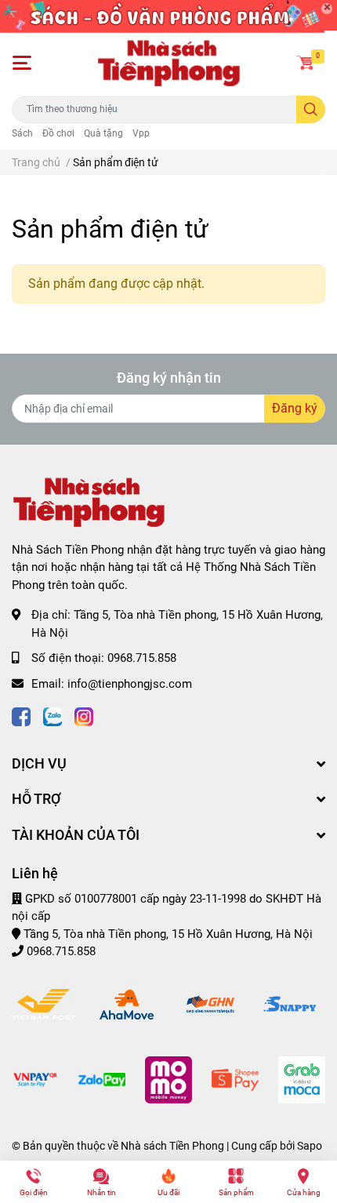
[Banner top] (168, 15)
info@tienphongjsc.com (129, 684)
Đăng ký (294, 408)
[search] (310, 109)
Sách (22, 133)
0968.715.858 (141, 658)
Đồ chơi (58, 133)
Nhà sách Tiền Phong (172, 1145)
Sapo (309, 1145)
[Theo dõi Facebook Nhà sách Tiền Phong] (21, 714)
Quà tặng (103, 133)
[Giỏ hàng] (305, 62)
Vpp (141, 133)
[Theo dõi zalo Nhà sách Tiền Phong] (52, 714)
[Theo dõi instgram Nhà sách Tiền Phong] (83, 714)
